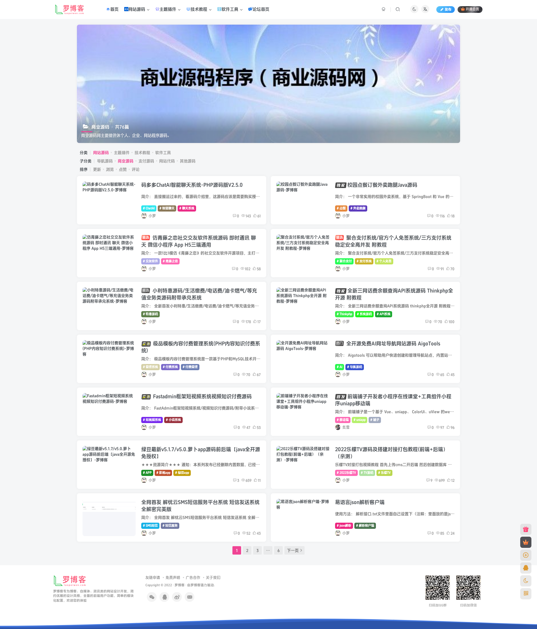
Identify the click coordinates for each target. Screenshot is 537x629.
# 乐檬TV (384, 473)
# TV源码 (367, 473)
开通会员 (472, 10)
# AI (339, 367)
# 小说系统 (173, 420)
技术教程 (142, 152)
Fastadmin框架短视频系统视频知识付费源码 (202, 397)
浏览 (110, 169)
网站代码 (167, 161)
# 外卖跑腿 (358, 208)
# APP (147, 473)
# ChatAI (149, 208)
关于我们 (213, 577)
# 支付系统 (364, 261)
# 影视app (163, 473)
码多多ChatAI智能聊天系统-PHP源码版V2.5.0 (192, 185)
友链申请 (152, 577)
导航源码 (105, 161)
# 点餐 (341, 208)
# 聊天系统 (186, 208)
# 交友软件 (150, 261)
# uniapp (360, 420)
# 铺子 (374, 420)
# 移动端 (343, 420)
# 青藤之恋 (170, 261)
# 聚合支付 (344, 261)
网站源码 (101, 152)
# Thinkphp (344, 314)
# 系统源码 (364, 314)
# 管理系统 (150, 367)
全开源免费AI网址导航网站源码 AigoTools (388, 344)
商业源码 (125, 161)
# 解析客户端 (365, 525)
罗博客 (180, 585)
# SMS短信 (150, 525)
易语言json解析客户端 (360, 502)
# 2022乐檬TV (346, 473)
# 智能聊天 (167, 208)
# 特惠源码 (150, 314)
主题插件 (121, 152)
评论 (136, 169)
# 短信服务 (170, 525)
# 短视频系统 (152, 420)
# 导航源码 (354, 367)
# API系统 (383, 314)
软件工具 (163, 152)
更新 (97, 169)
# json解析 (344, 525)
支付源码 (146, 161)
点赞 (123, 169)
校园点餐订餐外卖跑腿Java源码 (382, 185)
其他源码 (188, 161)
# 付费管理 (190, 367)
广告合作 (193, 577)
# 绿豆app (182, 473)
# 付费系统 (170, 367)
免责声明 (173, 577)
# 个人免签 (384, 261)
